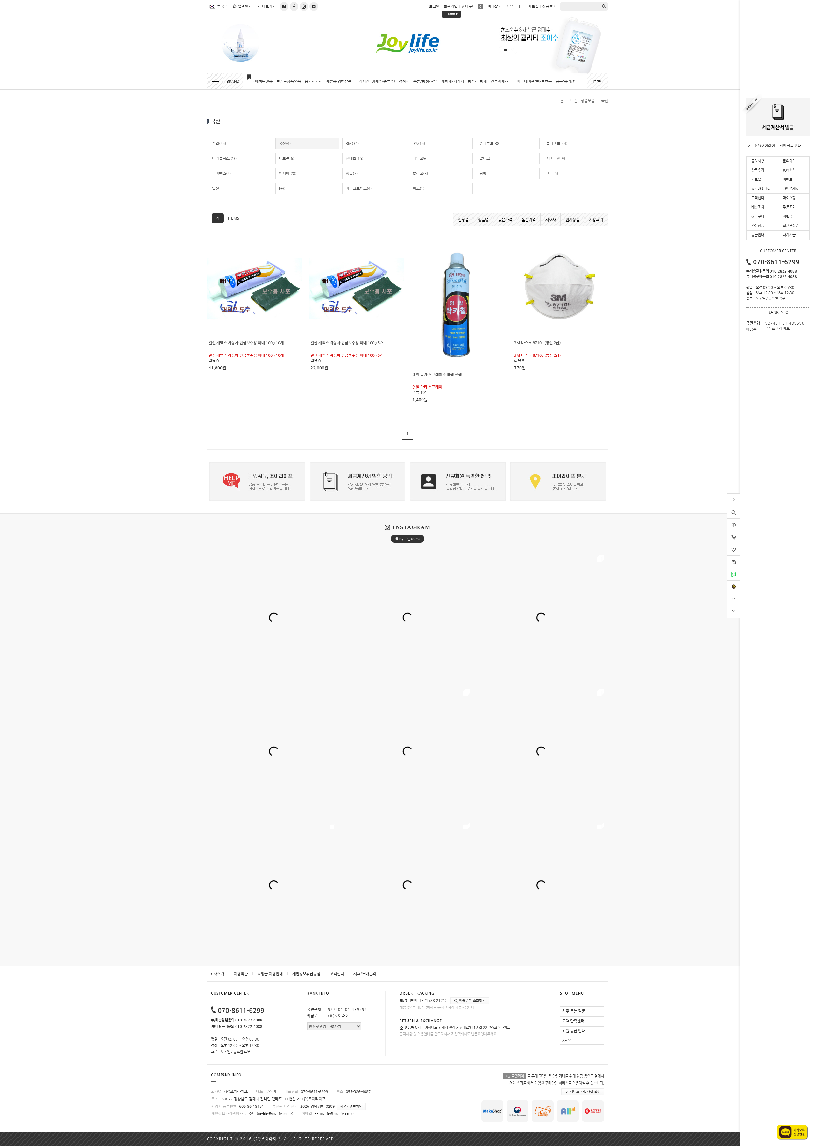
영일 (352, 173)
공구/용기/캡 (566, 81)
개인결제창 (791, 189)
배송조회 (757, 207)
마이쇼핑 (789, 198)
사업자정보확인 (351, 1106)
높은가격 (529, 220)
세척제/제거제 (452, 81)
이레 (552, 173)
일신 (215, 188)
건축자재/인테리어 (505, 81)
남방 (482, 173)
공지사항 (757, 161)
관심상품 (757, 226)
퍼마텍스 (221, 173)
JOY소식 (789, 170)
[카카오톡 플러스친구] (733, 583)
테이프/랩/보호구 (538, 81)
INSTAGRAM (411, 527)
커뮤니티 (513, 6)
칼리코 (420, 173)
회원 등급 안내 (573, 1030)
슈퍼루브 (489, 143)
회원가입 (451, 8)
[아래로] (733, 610)
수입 (219, 143)
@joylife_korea (407, 539)
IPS (419, 143)
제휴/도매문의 (364, 973)
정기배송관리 (760, 189)
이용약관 (241, 973)
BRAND (233, 81)
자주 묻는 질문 (573, 1011)
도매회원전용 (262, 81)
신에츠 (354, 158)
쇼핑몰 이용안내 (270, 973)
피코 (418, 188)
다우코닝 (420, 158)
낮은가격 (505, 220)
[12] (254, 243)
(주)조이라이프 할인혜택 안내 (778, 145)
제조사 (550, 220)
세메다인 (555, 158)
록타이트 (556, 143)
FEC (282, 188)
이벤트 (787, 179)
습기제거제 (313, 81)
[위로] (733, 598)
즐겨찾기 (245, 6)
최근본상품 (791, 226)
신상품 (463, 220)
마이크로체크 (359, 188)
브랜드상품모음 (288, 81)
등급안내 (757, 235)
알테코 (484, 158)
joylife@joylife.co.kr (275, 1113)
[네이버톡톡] (733, 570)
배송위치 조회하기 (471, 1001)
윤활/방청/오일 (425, 81)
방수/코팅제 (477, 81)
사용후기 (596, 220)
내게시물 (789, 235)
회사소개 (217, 973)
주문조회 (789, 207)
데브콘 (286, 158)
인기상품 (572, 220)
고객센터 (337, 973)
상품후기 (549, 6)
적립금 (787, 216)
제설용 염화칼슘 (338, 81)
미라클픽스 (224, 158)
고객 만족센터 (573, 1021)
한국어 (222, 6)
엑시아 (287, 173)
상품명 (483, 220)
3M (352, 143)
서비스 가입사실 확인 (584, 1092)
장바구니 (471, 6)
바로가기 (269, 6)
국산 (604, 100)
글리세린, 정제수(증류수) (375, 81)
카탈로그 (598, 81)
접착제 (404, 81)
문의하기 (789, 161)
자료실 (533, 6)
